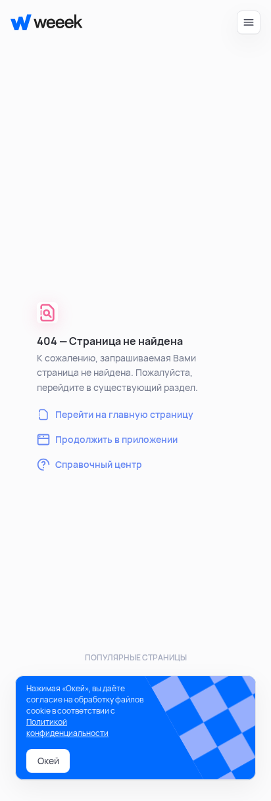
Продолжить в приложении (116, 439)
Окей (48, 760)
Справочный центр (98, 464)
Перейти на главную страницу (124, 414)
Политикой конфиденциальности (67, 727)
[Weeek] (41, 22)
